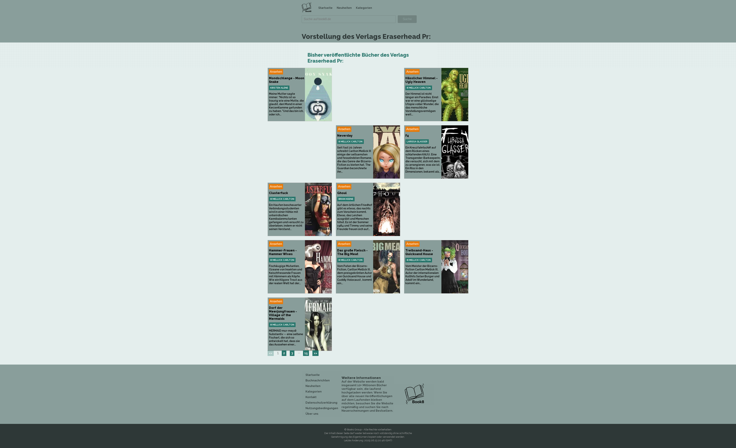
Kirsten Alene (279, 87)
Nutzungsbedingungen (322, 408)
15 (306, 353)
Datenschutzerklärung (321, 402)
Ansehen (276, 71)
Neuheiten (344, 8)
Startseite (325, 8)
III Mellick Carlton (419, 87)
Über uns (312, 413)
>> (315, 353)
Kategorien (364, 8)
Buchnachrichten (318, 380)
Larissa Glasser (417, 141)
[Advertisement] (368, 94)
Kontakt (311, 397)
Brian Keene (345, 199)
